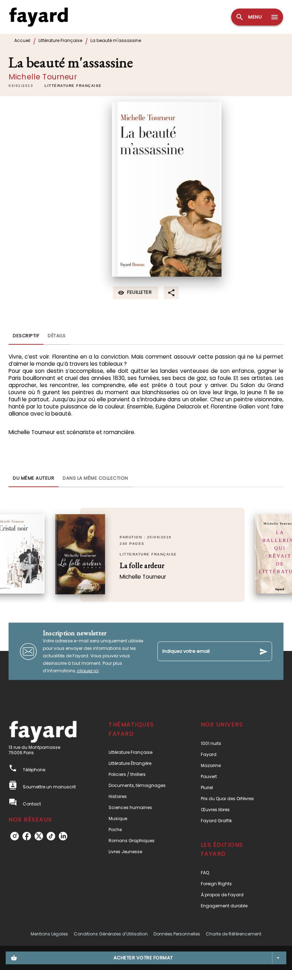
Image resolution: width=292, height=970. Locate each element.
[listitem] (15, 836)
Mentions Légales (49, 934)
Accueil (22, 40)
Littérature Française (60, 40)
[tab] (26, 336)
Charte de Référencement (233, 934)
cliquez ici (88, 671)
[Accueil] (38, 17)
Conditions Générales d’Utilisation (111, 934)
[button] (73, 86)
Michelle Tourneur (43, 77)
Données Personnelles (176, 934)
